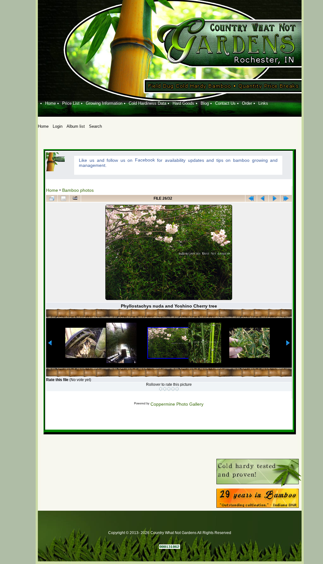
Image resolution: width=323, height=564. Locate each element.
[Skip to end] (286, 198)
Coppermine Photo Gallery (176, 404)
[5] (177, 389)
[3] (169, 389)
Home (52, 190)
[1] (161, 389)
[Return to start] (251, 198)
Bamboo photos (78, 190)
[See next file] (274, 198)
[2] (165, 389)
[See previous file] (262, 198)
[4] (173, 389)
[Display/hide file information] (63, 198)
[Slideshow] (75, 198)
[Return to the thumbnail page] (51, 198)
